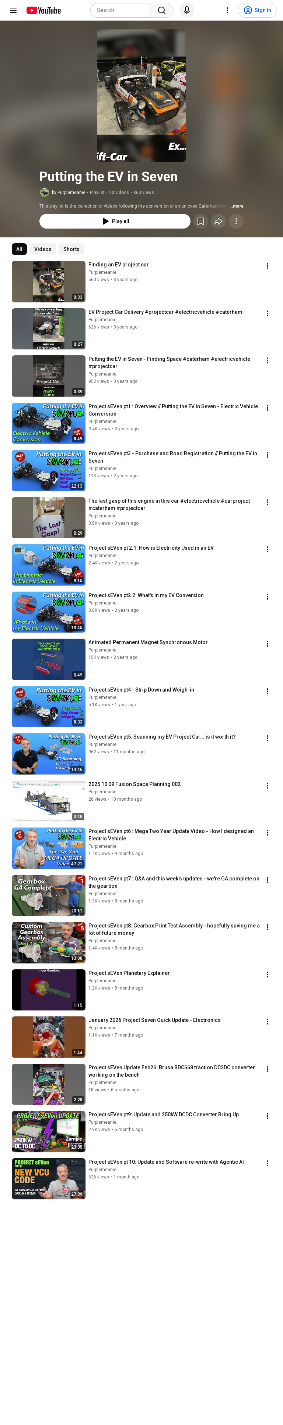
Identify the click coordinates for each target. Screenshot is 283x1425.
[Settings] (227, 10)
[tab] (19, 249)
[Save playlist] (200, 221)
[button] (141, 95)
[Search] (162, 10)
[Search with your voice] (186, 10)
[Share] (218, 221)
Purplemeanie (102, 272)
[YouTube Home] (43, 10)
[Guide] (13, 10)
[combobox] (123, 10)
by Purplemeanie (68, 192)
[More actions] (236, 221)
